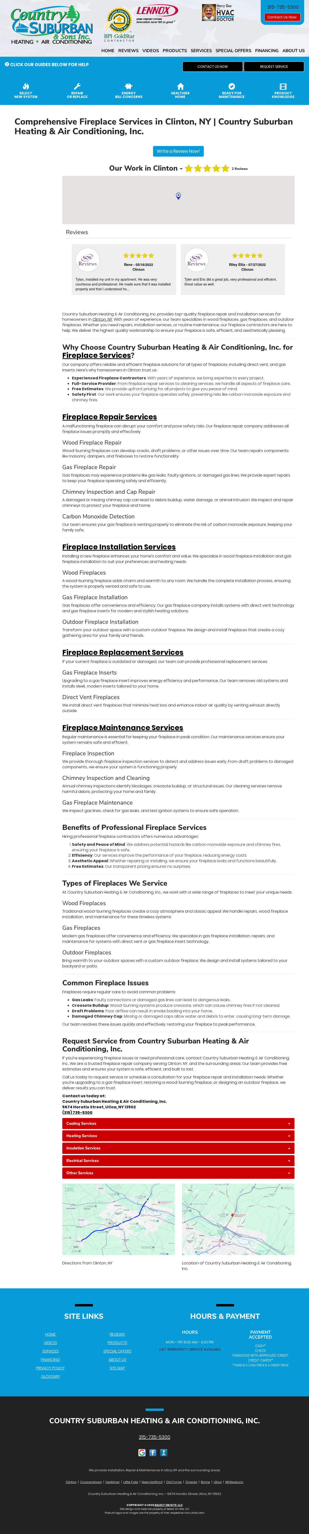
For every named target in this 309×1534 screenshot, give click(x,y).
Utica (218, 1482)
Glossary (50, 1376)
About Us (293, 51)
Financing (267, 51)
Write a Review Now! (178, 151)
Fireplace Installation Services (119, 547)
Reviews (128, 51)
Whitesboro (234, 1482)
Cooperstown (91, 1482)
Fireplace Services (96, 355)
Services (201, 51)
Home (107, 51)
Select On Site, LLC (168, 1505)
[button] (213, 67)
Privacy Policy (50, 1368)
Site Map (117, 1368)
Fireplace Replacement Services (122, 652)
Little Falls (130, 1482)
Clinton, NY (102, 319)
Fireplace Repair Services (109, 417)
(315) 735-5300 (77, 1112)
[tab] (178, 1123)
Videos (150, 51)
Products (175, 51)
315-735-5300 (154, 1437)
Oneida (191, 1482)
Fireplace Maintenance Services (122, 727)
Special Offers (233, 51)
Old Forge (174, 1482)
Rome (205, 1482)
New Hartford (152, 1482)
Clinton (71, 1482)
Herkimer (112, 1482)
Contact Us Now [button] (282, 17)
